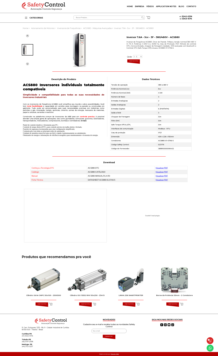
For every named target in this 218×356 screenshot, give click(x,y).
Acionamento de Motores (42, 28)
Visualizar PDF (162, 168)
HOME (130, 6)
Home (25, 28)
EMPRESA (139, 6)
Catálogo (35, 172)
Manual (35, 176)
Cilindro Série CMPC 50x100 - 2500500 (43, 295)
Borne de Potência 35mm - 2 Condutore (174, 295)
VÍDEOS (150, 6)
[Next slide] (27, 63)
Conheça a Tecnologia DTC (43, 168)
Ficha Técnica (37, 180)
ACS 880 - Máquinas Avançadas (97, 28)
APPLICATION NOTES (166, 6)
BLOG (181, 6)
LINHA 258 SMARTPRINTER (131, 295)
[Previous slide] (27, 35)
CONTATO (191, 6)
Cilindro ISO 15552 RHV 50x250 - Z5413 (87, 295)
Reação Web (115, 354)
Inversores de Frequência (68, 28)
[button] (27, 50)
